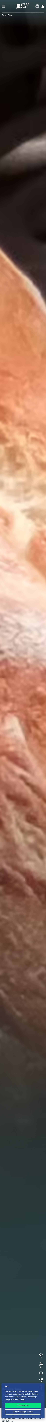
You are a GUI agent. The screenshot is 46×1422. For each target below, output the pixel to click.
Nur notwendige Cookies (23, 1412)
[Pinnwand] (41, 1373)
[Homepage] (23, 6)
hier (23, 1400)
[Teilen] (41, 1380)
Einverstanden (23, 1406)
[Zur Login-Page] (42, 6)
